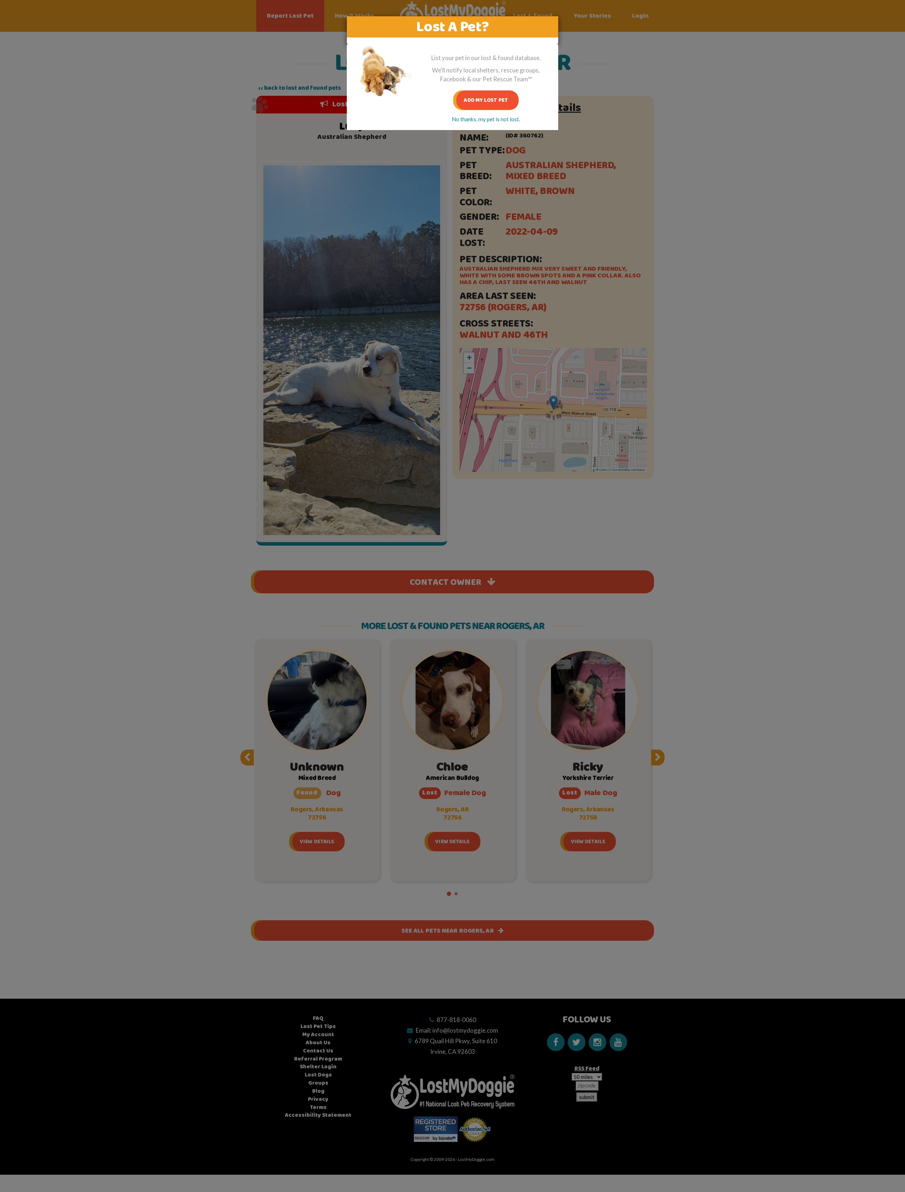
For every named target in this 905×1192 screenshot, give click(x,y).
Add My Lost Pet (486, 100)
